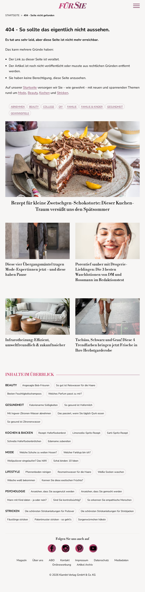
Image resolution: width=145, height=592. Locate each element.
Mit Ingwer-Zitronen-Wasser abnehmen (29, 413)
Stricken (62, 93)
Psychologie (15, 491)
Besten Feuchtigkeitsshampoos (24, 393)
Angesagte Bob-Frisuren (35, 385)
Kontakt (64, 560)
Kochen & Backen (19, 433)
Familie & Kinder (92, 106)
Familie (72, 106)
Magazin (22, 560)
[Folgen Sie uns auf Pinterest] (79, 548)
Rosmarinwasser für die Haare (74, 472)
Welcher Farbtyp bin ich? (77, 452)
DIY (61, 106)
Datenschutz (101, 560)
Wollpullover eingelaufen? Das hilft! (27, 460)
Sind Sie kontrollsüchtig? (67, 500)
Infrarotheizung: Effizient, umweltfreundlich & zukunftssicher (35, 342)
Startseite (30, 87)
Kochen (44, 93)
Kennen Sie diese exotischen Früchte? (62, 480)
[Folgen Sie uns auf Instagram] (66, 548)
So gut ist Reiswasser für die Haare (75, 385)
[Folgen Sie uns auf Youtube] (93, 548)
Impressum (81, 560)
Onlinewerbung (61, 564)
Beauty (33, 93)
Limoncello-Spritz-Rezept (86, 433)
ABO (52, 560)
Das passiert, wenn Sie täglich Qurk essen (81, 413)
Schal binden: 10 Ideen (65, 460)
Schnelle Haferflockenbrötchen (24, 441)
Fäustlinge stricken (17, 519)
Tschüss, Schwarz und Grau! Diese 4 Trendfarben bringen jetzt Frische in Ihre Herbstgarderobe (106, 345)
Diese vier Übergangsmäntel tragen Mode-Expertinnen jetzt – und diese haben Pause (35, 269)
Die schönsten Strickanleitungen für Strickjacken (107, 511)
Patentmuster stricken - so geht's (53, 519)
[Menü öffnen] (136, 5)
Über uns (37, 560)
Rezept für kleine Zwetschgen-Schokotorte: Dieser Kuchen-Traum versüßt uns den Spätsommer (72, 206)
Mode (22, 93)
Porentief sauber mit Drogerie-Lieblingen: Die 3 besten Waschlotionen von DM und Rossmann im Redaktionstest (101, 272)
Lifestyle (12, 472)
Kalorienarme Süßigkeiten (43, 405)
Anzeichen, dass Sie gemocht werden (101, 491)
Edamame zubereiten (59, 441)
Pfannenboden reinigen (38, 472)
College (48, 106)
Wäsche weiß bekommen (21, 480)
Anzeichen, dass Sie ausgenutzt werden (52, 491)
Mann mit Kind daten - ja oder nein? (27, 500)
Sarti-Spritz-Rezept (117, 433)
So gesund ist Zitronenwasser (23, 421)
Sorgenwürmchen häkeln (92, 519)
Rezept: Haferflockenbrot (52, 433)
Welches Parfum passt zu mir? (65, 393)
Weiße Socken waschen (111, 472)
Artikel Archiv (85, 564)
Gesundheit (115, 106)
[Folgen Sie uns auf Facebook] (52, 548)
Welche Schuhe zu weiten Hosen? (38, 452)
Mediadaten (121, 560)
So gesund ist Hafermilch (78, 405)
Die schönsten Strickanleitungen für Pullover (49, 511)
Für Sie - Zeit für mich (72, 5)
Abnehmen (18, 106)
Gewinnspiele (20, 113)
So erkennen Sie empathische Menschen (109, 500)
